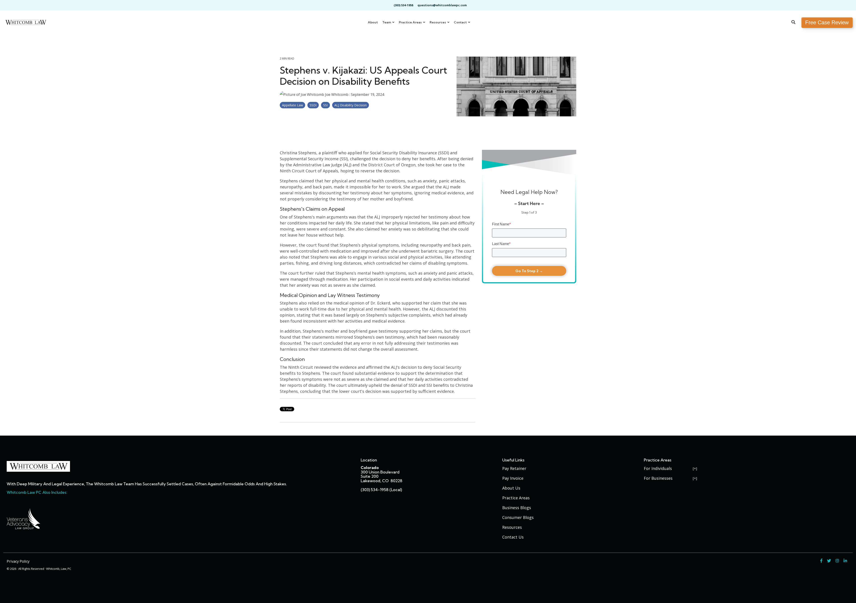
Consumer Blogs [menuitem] (518, 517)
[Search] (793, 22)
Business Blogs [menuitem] (516, 507)
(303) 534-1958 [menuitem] (403, 5)
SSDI (313, 105)
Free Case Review (827, 22)
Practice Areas (410, 22)
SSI (325, 105)
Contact (460, 22)
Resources (438, 22)
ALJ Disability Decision (350, 105)
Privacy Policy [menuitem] (18, 561)
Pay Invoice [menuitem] (512, 478)
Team (387, 22)
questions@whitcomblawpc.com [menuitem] (442, 5)
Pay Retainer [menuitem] (514, 468)
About (373, 22)
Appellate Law (292, 105)
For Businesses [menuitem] (658, 478)
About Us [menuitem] (511, 488)
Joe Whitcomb (336, 94)
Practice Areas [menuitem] (516, 497)
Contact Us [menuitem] (513, 537)
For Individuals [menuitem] (658, 468)
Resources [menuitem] (512, 527)
